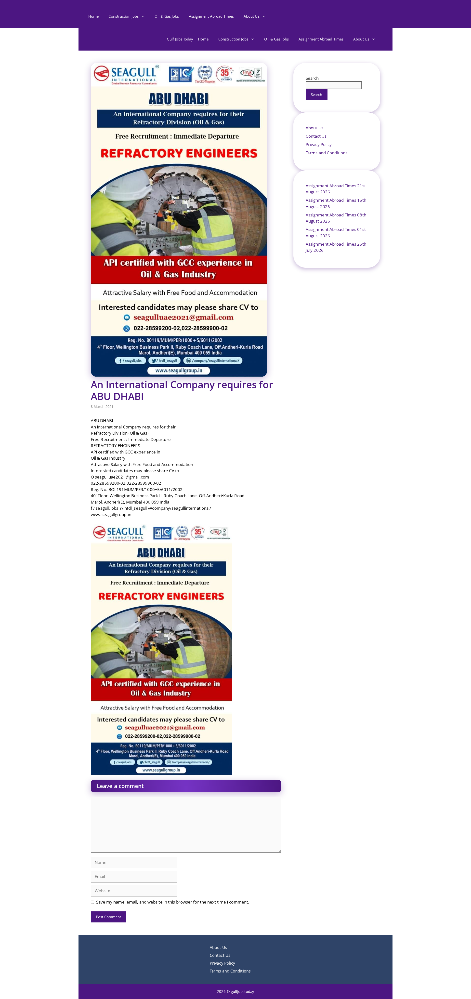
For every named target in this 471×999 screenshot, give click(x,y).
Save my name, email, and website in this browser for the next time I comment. (172, 902)
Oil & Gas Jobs (167, 16)
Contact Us (316, 136)
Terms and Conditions (326, 153)
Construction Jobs (123, 16)
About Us (252, 16)
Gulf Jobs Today (180, 39)
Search (312, 78)
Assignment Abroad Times (211, 16)
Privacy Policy (319, 144)
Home (93, 16)
